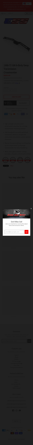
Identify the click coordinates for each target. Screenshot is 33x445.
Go (26, 232)
